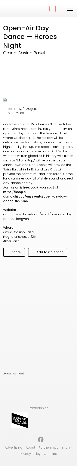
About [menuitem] (30, 447)
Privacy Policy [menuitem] (30, 453)
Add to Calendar (49, 252)
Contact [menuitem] (50, 453)
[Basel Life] (19, 8)
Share (16, 252)
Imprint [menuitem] (67, 447)
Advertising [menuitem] (13, 447)
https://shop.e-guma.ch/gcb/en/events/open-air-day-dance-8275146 (35, 196)
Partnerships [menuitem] (48, 447)
